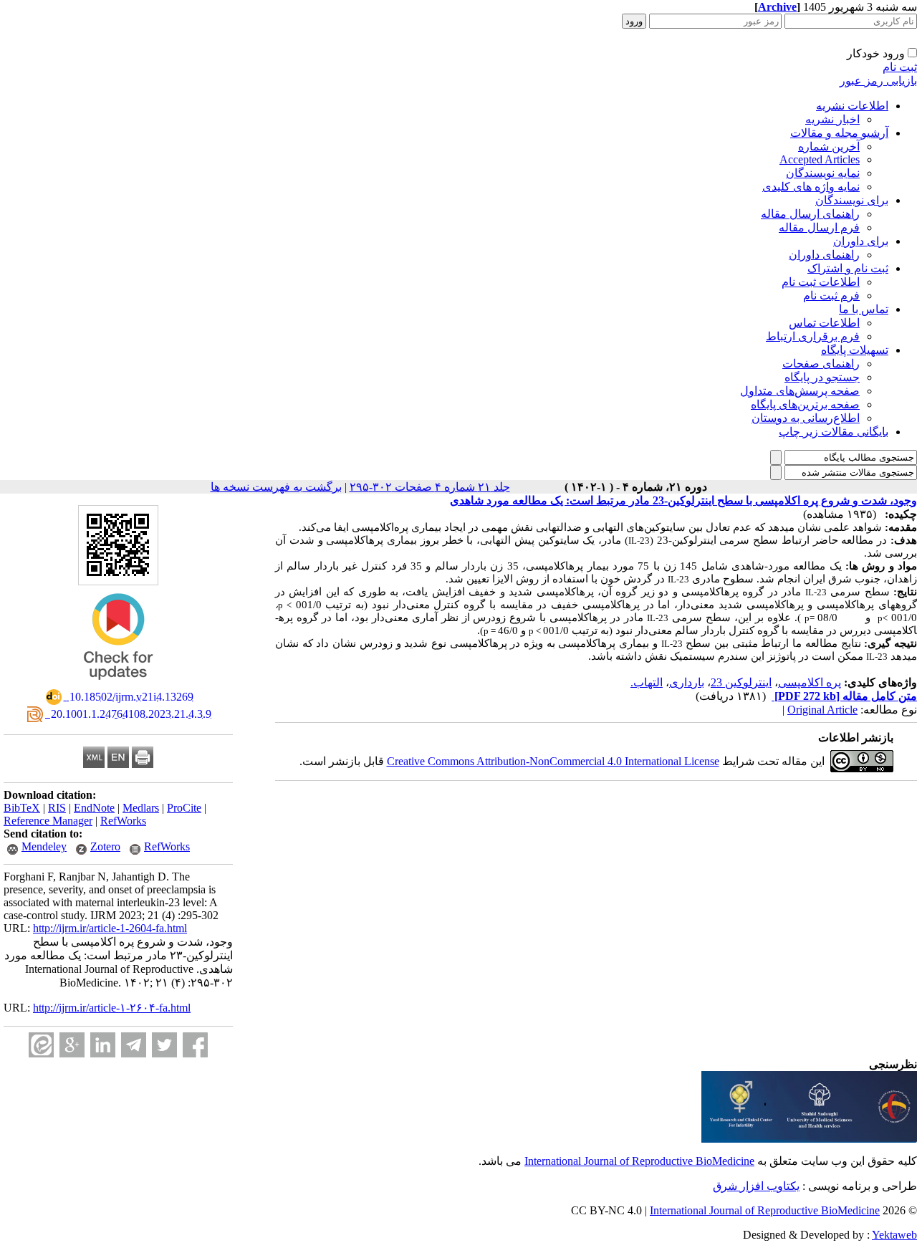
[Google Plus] (72, 1044)
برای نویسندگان (851, 200)
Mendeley (44, 846)
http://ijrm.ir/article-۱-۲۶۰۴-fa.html (112, 1008)
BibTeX (22, 808)
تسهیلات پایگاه (854, 350)
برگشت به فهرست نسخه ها (276, 487)
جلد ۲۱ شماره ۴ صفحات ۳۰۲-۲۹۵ (430, 487)
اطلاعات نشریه (852, 106)
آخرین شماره (829, 146)
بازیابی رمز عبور (878, 81)
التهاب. (646, 682)
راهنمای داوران (824, 255)
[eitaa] (41, 1044)
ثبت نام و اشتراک (847, 268)
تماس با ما (863, 309)
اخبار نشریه (832, 119)
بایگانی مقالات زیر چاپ (833, 432)
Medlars (141, 808)
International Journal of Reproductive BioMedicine (639, 1161)
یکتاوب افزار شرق (756, 1186)
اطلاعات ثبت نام (821, 282)
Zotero (105, 846)
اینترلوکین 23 (741, 682)
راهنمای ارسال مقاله (810, 214)
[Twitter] (164, 1044)
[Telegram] (133, 1044)
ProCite (184, 808)
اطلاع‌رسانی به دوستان (806, 418)
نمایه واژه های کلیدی (811, 187)
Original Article (822, 710)
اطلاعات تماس (824, 323)
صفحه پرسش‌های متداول (800, 391)
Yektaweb (894, 1235)
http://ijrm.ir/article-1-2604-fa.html (110, 928)
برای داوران (860, 241)
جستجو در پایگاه (822, 377)
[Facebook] (195, 1044)
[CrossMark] (118, 684)
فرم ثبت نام (831, 295)
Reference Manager (48, 821)
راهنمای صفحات (821, 363)
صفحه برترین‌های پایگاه (805, 404)
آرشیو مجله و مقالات (839, 133)
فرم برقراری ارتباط (813, 336)
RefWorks (123, 821)
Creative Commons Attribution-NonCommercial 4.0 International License (553, 761)
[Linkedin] (102, 1044)
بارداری (686, 682)
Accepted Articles (819, 159)
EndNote (94, 808)
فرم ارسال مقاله (819, 227)
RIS (57, 808)
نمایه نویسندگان (823, 173)
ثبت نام (900, 67)
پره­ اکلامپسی (809, 682)
